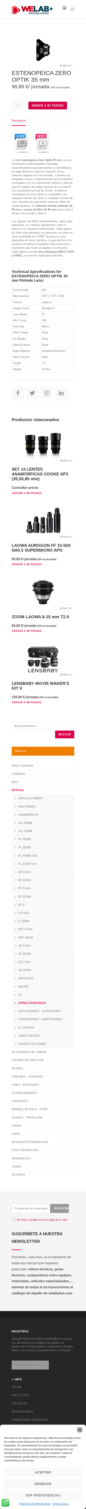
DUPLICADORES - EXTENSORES (39, 1011)
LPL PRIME (25, 823)
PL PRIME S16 (27, 855)
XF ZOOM (24, 953)
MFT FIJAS (25, 929)
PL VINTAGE (26, 1027)
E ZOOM (23, 921)
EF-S (21, 904)
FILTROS (17, 1068)
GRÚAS (16, 1125)
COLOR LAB (19, 1403)
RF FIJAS (24, 872)
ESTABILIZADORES (24, 1093)
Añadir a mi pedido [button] (27, 493)
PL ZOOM (24, 847)
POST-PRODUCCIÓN (25, 1150)
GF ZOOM (24, 970)
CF (20, 994)
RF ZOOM (24, 880)
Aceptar (43, 1472)
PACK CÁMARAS (22, 765)
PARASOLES (20, 1101)
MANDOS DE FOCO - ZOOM (29, 1109)
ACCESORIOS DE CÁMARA (29, 1052)
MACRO (23, 986)
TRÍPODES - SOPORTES (27, 1076)
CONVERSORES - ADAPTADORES (40, 1019)
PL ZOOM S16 (27, 863)
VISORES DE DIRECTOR (27, 1060)
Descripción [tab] (19, 120)
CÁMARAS (18, 773)
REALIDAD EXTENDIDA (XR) (30, 1142)
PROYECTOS (20, 1395)
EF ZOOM (24, 896)
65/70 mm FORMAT (30, 798)
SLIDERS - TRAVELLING (27, 1117)
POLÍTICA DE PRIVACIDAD (35, 1504)
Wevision (20, 751)
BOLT (15, 782)
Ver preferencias (43, 1495)
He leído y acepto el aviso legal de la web (42, 1219)
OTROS (16, 1166)
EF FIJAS (24, 888)
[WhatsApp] (5, 1503)
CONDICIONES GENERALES (30, 1419)
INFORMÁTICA (21, 1158)
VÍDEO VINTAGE (29, 1035)
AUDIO (16, 1133)
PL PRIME (24, 839)
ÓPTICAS (18, 790)
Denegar (43, 1484)
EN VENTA (18, 1174)
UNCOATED (25, 978)
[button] (80, 1430)
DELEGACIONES (22, 1411)
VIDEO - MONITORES (25, 1084)
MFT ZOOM (25, 937)
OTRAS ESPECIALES (32, 1003)
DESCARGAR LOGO (30, 1365)
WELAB (16, 1387)
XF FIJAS (24, 945)
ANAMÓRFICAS (28, 814)
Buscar (64, 734)
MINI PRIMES (27, 806)
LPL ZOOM (25, 831)
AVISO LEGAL (61, 1504)
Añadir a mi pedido (48, 105)
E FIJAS (23, 913)
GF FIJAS (24, 962)
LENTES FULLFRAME (32, 1043)
